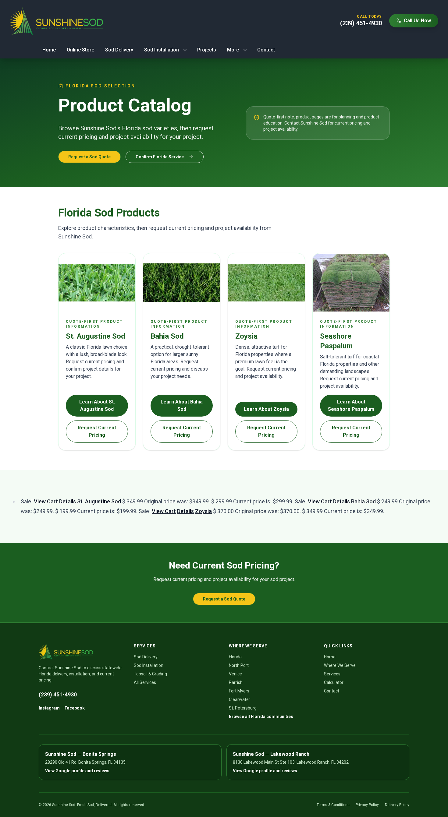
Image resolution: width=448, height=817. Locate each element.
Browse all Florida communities (261, 716)
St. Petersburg (243, 708)
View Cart (46, 501)
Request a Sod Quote (89, 156)
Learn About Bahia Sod (182, 405)
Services (332, 673)
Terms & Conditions (333, 805)
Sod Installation (161, 50)
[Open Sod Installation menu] (185, 50)
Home (49, 50)
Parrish (236, 682)
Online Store (80, 50)
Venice (235, 673)
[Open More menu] (245, 50)
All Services (145, 682)
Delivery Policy (397, 805)
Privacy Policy (367, 805)
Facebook (75, 708)
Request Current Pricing (97, 431)
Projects (206, 50)
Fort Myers (239, 690)
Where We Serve (340, 665)
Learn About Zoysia (266, 409)
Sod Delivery (119, 50)
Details (67, 501)
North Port (239, 665)
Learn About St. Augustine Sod (97, 405)
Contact (266, 50)
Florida (235, 656)
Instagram (49, 708)
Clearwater (239, 699)
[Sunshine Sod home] (56, 20)
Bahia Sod (363, 501)
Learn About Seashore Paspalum (351, 405)
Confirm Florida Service (160, 156)
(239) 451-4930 (58, 694)
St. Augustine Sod (99, 501)
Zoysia (203, 511)
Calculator (333, 682)
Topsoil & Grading (150, 673)
